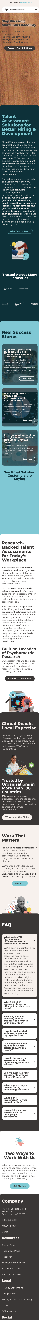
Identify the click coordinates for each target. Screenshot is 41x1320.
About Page (8, 1245)
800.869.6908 (26, 2)
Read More (27, 378)
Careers (6, 1231)
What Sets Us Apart (19, 231)
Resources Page (11, 1251)
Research (7, 1257)
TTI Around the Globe (17, 817)
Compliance (9, 1293)
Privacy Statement (12, 1287)
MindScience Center (13, 1262)
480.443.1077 (9, 1226)
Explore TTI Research (19, 678)
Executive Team (11, 1268)
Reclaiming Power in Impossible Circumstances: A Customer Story (16, 397)
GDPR (5, 1305)
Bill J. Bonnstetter (12, 1274)
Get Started (19, 1186)
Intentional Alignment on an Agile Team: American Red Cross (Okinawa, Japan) (19, 439)
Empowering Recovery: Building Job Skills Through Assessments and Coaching (18, 353)
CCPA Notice (9, 1311)
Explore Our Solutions (20, 48)
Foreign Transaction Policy (17, 1299)
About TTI (19, 883)
